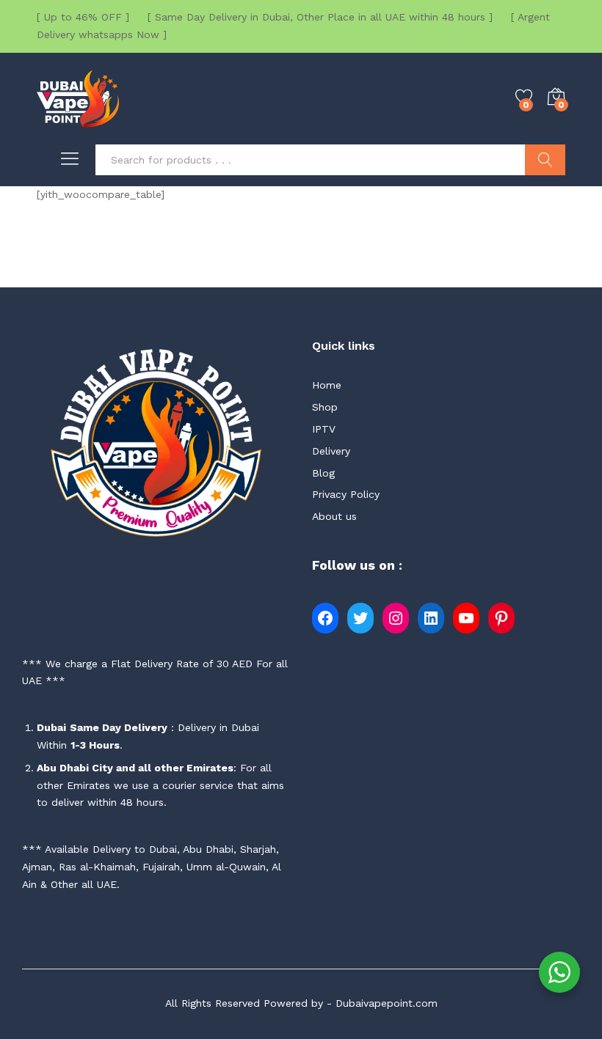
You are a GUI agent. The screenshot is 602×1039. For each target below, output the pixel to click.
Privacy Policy (346, 494)
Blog (323, 473)
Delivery (331, 451)
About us (334, 516)
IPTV (324, 429)
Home (326, 385)
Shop (325, 407)
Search (545, 159)
